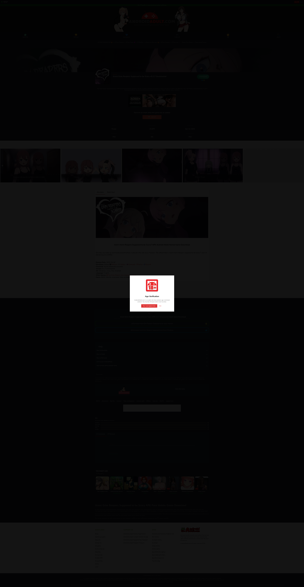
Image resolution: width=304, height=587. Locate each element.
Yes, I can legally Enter (149, 306)
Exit (160, 306)
